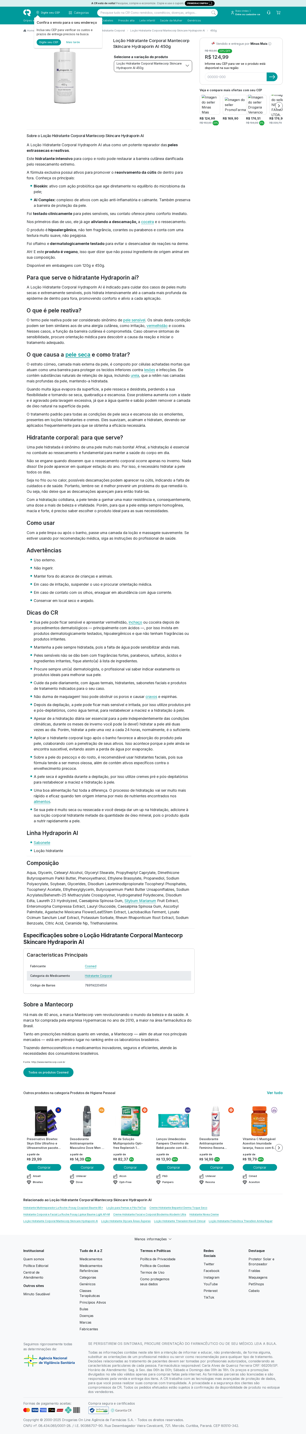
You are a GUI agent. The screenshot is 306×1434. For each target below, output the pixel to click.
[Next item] (279, 106)
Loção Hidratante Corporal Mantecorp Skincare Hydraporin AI (167, 30)
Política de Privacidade (157, 1259)
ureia (135, 375)
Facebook (211, 1271)
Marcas (85, 1322)
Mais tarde (73, 42)
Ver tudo (275, 1093)
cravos (151, 696)
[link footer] (98, 1410)
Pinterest (211, 1291)
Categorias (88, 1277)
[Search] (213, 13)
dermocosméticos (56, 1048)
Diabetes (107, 20)
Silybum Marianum (140, 901)
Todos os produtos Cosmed (48, 1072)
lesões (149, 370)
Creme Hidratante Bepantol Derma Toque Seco (178, 1207)
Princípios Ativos (93, 1302)
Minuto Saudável (36, 1294)
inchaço (135, 622)
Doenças (86, 1316)
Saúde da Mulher (171, 20)
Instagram (211, 1277)
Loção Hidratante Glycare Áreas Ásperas (126, 1221)
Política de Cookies (155, 1266)
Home (31, 30)
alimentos (42, 801)
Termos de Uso (152, 1272)
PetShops (256, 1284)
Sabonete (42, 842)
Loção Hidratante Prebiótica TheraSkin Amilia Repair (240, 1221)
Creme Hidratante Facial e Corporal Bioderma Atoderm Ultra (149, 1214)
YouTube (211, 1284)
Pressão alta (126, 20)
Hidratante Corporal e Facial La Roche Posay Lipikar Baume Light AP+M (66, 1214)
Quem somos (33, 1259)
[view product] (44, 1121)
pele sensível (134, 320)
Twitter (209, 1264)
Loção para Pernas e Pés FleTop (126, 1207)
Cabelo (254, 1291)
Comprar (44, 1167)
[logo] (27, 12)
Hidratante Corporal (113, 30)
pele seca (77, 354)
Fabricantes (89, 1329)
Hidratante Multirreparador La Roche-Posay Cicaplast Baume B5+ (63, 1207)
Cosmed (90, 966)
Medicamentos (91, 1259)
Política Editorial (35, 1266)
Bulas (84, 1309)
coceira (147, 222)
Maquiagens (258, 1277)
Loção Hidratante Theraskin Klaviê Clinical (179, 1221)
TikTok (209, 1297)
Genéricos (194, 20)
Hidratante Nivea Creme (204, 1214)
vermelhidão (157, 325)
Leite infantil (147, 20)
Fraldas (254, 1271)
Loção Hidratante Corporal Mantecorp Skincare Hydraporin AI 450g (149, 66)
